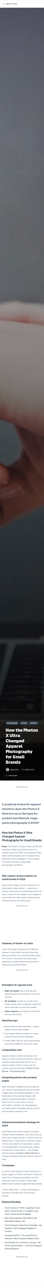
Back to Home (11, 4)
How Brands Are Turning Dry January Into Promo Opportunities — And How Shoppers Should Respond (23, 1245)
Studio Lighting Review (28, 1153)
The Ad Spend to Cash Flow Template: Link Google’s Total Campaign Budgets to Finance (23, 1228)
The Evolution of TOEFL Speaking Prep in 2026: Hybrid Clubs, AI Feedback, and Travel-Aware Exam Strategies (23, 1211)
